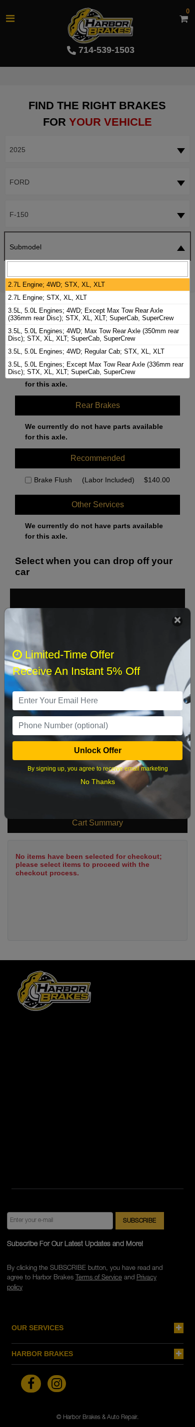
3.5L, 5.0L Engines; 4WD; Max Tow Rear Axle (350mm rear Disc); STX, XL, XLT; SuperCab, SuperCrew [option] (93, 334)
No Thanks (97, 782)
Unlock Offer (98, 750)
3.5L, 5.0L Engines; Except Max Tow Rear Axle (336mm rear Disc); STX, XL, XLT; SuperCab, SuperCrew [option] (96, 368)
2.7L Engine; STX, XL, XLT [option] (47, 297)
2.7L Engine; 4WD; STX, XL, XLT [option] (56, 284)
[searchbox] (97, 269)
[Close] (177, 621)
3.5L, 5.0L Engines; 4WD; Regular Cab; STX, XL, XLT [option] (86, 351)
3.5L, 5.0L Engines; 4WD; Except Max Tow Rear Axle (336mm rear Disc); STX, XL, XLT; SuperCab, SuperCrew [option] (91, 314)
